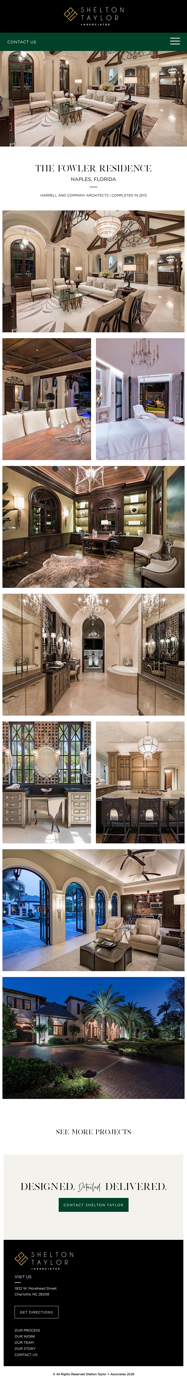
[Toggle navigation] (175, 41)
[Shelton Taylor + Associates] (93, 16)
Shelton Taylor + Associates (106, 1374)
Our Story (25, 1348)
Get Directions (36, 1312)
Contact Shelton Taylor (94, 1205)
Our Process (27, 1330)
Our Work (25, 1336)
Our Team (24, 1342)
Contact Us (21, 42)
